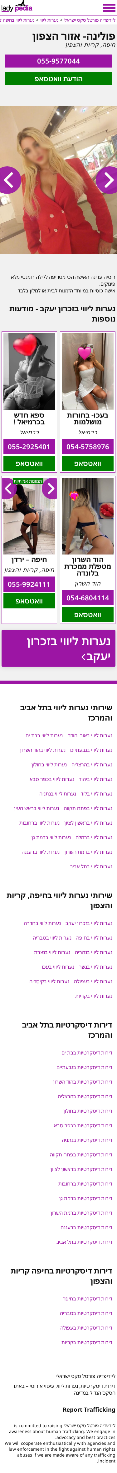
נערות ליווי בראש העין (36, 808)
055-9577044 (58, 60)
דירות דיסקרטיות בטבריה (86, 1313)
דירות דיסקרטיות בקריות (86, 1342)
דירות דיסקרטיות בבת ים (86, 1052)
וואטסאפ (87, 463)
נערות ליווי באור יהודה (89, 735)
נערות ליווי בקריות (93, 996)
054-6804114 (87, 597)
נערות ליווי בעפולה (93, 981)
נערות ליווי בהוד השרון (43, 750)
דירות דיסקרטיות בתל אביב (84, 1241)
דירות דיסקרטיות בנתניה (87, 1140)
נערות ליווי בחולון (49, 764)
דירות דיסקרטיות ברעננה (86, 1227)
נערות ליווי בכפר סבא (52, 779)
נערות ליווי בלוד (96, 793)
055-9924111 (29, 584)
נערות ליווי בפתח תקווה (88, 808)
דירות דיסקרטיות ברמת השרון (81, 1212)
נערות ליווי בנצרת (52, 952)
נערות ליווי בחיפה (94, 937)
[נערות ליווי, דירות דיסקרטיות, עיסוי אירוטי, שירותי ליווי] (17, 6)
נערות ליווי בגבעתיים (91, 750)
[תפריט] (109, 7)
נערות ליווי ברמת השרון (88, 851)
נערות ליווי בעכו (58, 966)
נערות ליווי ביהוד (95, 779)
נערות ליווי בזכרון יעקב (69, 648)
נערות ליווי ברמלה (94, 837)
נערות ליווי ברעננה (41, 851)
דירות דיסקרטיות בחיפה (87, 1298)
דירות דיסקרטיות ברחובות (85, 1183)
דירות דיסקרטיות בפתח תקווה (81, 1154)
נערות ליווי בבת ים (44, 735)
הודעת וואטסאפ (59, 78)
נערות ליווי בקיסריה (49, 981)
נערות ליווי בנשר (95, 966)
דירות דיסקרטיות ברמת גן (85, 1198)
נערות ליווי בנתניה (57, 793)
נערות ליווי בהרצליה (91, 764)
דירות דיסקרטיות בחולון (87, 1110)
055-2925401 (29, 446)
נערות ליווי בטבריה (52, 937)
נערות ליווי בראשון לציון (88, 822)
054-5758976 (87, 446)
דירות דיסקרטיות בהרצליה (85, 1096)
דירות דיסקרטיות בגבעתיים (84, 1067)
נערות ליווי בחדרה (42, 923)
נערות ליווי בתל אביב (91, 866)
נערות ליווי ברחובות (39, 822)
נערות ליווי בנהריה (93, 952)
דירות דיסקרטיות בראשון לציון (81, 1169)
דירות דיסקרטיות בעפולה (86, 1327)
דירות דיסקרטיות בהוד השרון (82, 1081)
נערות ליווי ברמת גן (51, 837)
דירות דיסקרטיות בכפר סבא (83, 1125)
